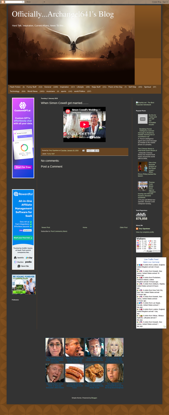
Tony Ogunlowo (144, 229)
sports (63, 91)
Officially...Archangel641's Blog (63, 13)
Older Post (123, 227)
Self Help (132, 87)
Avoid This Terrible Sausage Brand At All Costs (75, 386)
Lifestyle (80, 87)
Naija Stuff (96, 87)
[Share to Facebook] (95, 150)
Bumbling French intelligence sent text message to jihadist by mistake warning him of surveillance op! (146, 133)
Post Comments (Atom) (59, 231)
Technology (14, 91)
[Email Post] (83, 150)
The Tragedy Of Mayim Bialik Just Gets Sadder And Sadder (55, 360)
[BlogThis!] (90, 150)
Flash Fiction (15, 87)
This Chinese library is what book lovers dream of (147, 149)
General (47, 87)
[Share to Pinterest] (98, 150)
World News (32, 91)
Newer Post (46, 227)
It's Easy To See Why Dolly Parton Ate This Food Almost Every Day (114, 360)
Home (85, 227)
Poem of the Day (115, 87)
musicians (50, 91)
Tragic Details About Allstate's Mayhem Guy (94, 359)
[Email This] (87, 150)
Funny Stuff (31, 87)
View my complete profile (145, 232)
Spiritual (147, 87)
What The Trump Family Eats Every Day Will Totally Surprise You (74, 360)
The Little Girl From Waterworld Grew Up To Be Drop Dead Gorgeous (114, 386)
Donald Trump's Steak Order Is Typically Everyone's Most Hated (55, 386)
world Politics (79, 91)
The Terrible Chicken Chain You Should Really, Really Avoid (94, 386)
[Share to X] (92, 150)
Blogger (94, 398)
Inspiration (64, 87)
